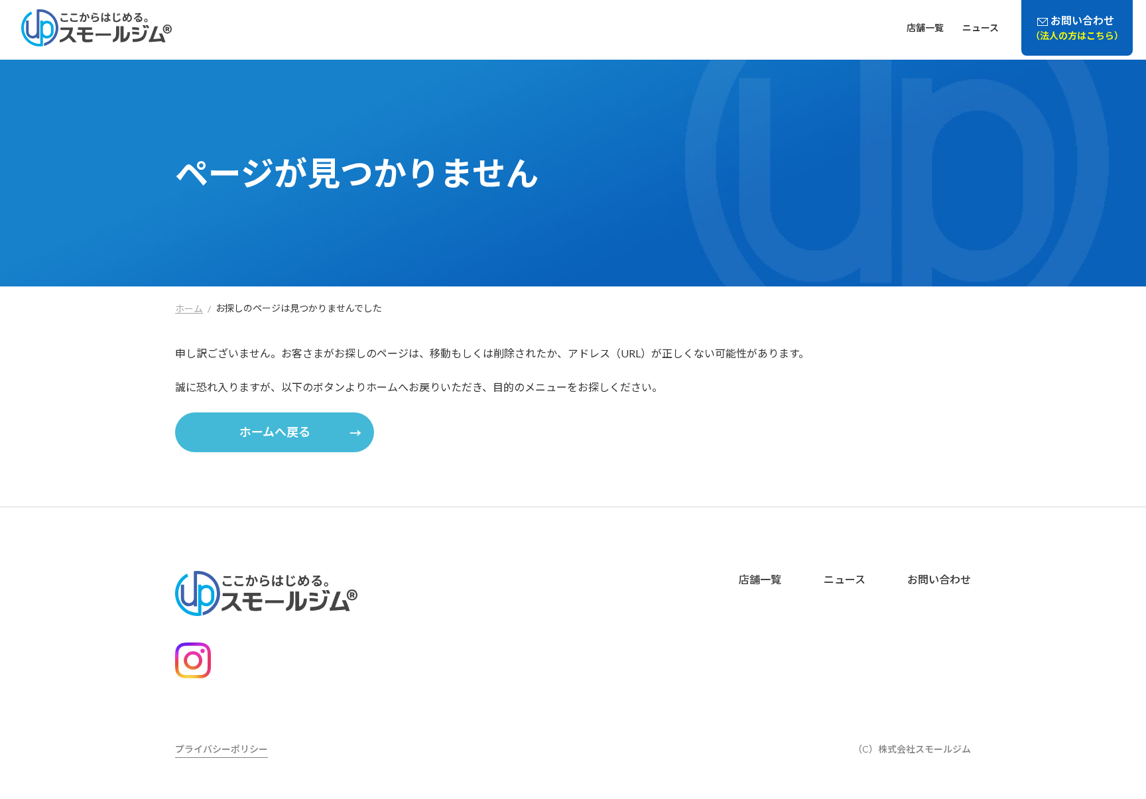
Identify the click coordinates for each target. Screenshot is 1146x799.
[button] (274, 432)
